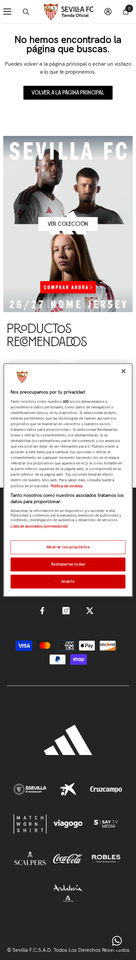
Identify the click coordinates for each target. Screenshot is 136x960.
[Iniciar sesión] (108, 11)
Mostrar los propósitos (68, 547)
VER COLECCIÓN (68, 224)
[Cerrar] (123, 371)
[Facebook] (42, 611)
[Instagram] (66, 611)
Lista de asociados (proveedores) (39, 526)
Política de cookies (67, 486)
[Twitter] (90, 611)
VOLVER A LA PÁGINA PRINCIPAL (68, 92)
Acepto (68, 581)
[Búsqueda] (26, 12)
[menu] (7, 12)
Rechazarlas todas (68, 564)
